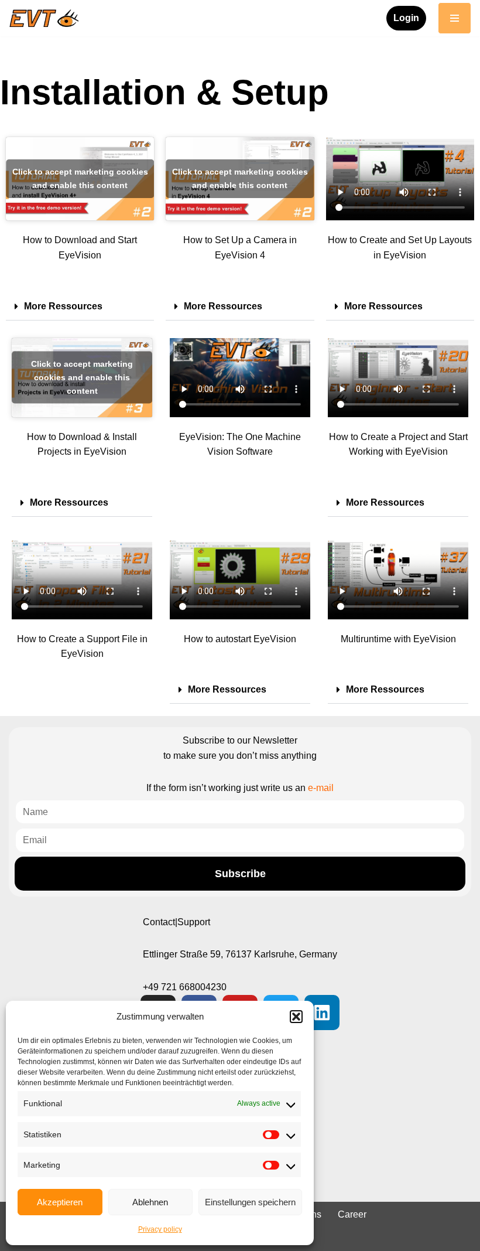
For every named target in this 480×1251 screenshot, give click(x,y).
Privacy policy (160, 1229)
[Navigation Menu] (454, 18)
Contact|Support (176, 922)
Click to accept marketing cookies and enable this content (80, 178)
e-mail (321, 788)
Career (352, 1214)
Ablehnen (150, 1202)
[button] (296, 1016)
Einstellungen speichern (250, 1202)
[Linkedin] (322, 1012)
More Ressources (63, 306)
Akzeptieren (60, 1202)
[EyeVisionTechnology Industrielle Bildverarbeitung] (47, 18)
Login (406, 18)
